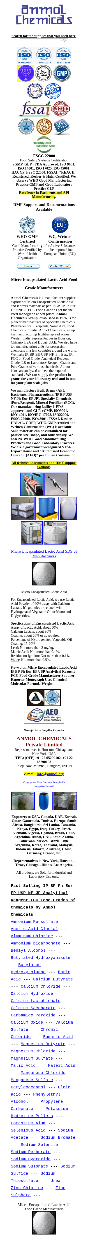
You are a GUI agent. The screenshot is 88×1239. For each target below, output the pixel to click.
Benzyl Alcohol (28, 950)
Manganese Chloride (43, 1073)
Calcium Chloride (40, 986)
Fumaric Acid (58, 1037)
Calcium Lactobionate (35, 1001)
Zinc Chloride (27, 1188)
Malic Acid (23, 1065)
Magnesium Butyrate (43, 1044)
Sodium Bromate (58, 1137)
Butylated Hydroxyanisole (40, 957)
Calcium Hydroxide (32, 993)
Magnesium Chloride (33, 1051)
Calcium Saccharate (33, 1008)
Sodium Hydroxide (31, 1159)
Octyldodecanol (28, 1087)
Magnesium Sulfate (32, 1058)
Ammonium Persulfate (34, 922)
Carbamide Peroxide (33, 1015)
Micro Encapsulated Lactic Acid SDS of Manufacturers (44, 553)
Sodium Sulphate (29, 1166)
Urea (55, 1181)
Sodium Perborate (31, 1152)
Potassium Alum (28, 1123)
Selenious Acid (28, 1130)
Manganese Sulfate (32, 1080)
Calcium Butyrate (53, 979)
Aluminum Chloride (32, 936)
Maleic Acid (61, 1065)
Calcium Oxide (27, 1022)
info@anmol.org (50, 774)
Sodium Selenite (39, 1145)
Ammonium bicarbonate (35, 943)
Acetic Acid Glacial (34, 929)
